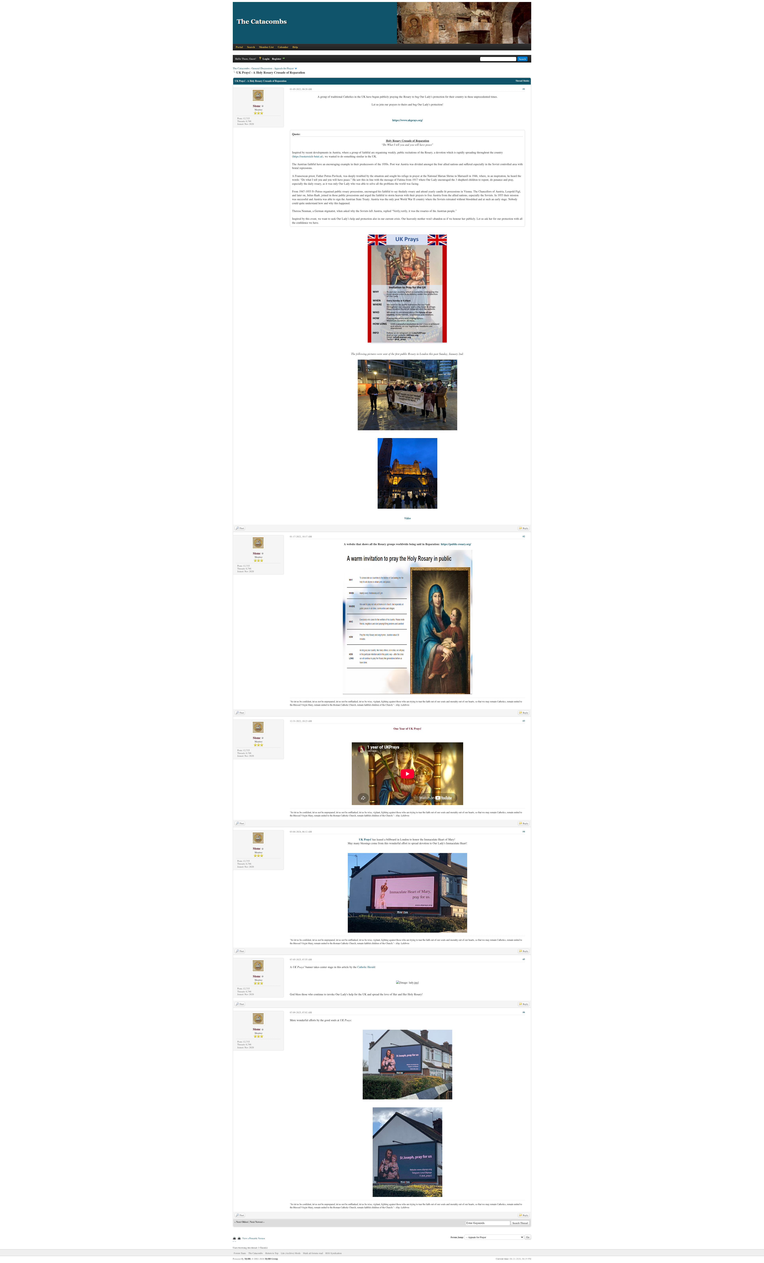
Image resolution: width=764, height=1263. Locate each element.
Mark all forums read (313, 1253)
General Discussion (261, 68)
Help (295, 47)
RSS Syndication (333, 1253)
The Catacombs (241, 68)
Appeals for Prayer (284, 68)
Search (251, 47)
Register (276, 59)
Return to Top (271, 1253)
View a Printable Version (253, 1238)
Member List (266, 47)
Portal (239, 47)
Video (407, 518)
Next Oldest (242, 1222)
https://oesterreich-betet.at (307, 156)
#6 (524, 1012)
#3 (524, 720)
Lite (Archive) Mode (290, 1253)
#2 (524, 536)
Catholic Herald (366, 967)
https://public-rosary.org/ (456, 544)
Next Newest (256, 1222)
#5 (524, 959)
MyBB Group (271, 1258)
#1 (524, 89)
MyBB (247, 1258)
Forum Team (240, 1253)
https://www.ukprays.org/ (407, 120)
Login (266, 59)
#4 (524, 831)
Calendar (283, 47)
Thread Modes (522, 80)
